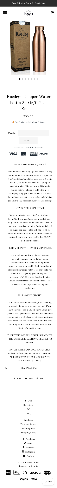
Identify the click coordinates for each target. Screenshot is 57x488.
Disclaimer (28, 405)
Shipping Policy (28, 432)
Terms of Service (28, 424)
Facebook (30, 439)
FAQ (29, 409)
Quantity (12, 133)
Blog (28, 413)
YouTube (30, 456)
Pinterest (29, 447)
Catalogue (28, 420)
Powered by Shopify (28, 466)
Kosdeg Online (32, 462)
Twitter (29, 443)
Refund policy (28, 428)
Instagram (30, 451)
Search (28, 400)
